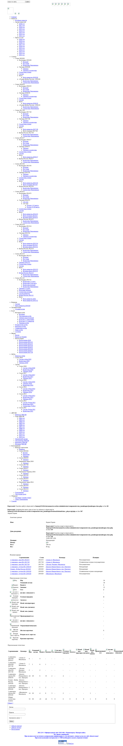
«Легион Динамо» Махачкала (55, 564)
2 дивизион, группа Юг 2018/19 (20, 567)
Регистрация (15, 729)
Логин (11, 707)
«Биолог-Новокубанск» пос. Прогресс (58, 567)
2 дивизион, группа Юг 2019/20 (20, 571)
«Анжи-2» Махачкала (53, 560)
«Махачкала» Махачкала (54, 573)
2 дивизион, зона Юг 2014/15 (19, 560)
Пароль (11, 712)
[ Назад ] (10, 703)
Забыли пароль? (16, 726)
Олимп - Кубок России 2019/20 (20, 569)
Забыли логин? (16, 727)
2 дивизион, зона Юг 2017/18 (19, 562)
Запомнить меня (14, 718)
